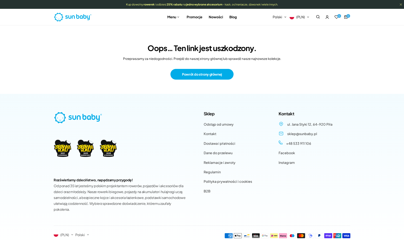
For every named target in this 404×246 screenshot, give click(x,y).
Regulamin (212, 172)
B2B (207, 191)
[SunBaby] (73, 17)
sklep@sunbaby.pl (302, 134)
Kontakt (210, 134)
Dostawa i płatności (219, 143)
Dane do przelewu (218, 153)
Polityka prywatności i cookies (228, 181)
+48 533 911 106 (298, 143)
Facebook (287, 153)
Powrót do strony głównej (202, 74)
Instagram (287, 162)
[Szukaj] (318, 17)
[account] (327, 17)
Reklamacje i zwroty (219, 162)
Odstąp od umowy (219, 124)
